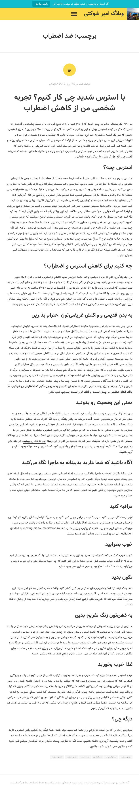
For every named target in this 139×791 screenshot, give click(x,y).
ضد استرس (97, 757)
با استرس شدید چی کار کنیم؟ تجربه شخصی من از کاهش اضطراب (69, 103)
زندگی (52, 84)
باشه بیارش (41, 3)
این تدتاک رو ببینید (34, 441)
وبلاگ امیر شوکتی (104, 13)
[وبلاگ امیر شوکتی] (133, 14)
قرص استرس (71, 757)
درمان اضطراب (111, 757)
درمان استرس (126, 757)
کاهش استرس (57, 757)
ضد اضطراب (84, 757)
